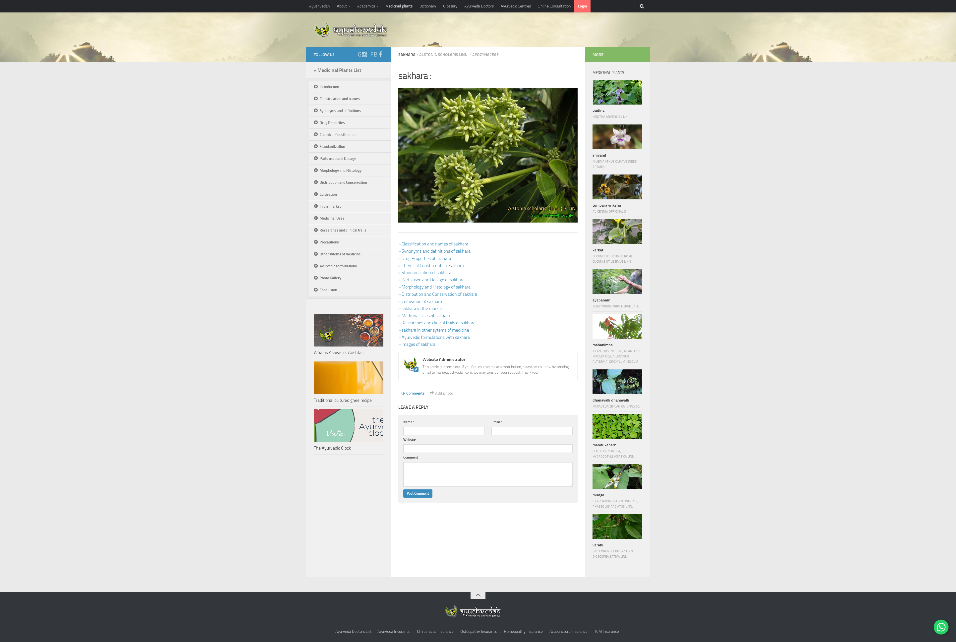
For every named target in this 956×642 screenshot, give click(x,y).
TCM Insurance (606, 631)
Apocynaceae (485, 54)
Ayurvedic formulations (338, 266)
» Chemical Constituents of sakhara (431, 265)
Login (582, 6)
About (342, 6)
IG (358, 55)
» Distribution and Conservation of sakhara (437, 294)
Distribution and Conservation (343, 182)
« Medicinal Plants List (337, 70)
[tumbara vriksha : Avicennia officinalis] (617, 187)
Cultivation (328, 194)
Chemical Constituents (338, 134)
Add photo (444, 393)
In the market (330, 206)
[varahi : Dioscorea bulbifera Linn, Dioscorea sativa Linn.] (617, 526)
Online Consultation (554, 6)
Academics (366, 6)
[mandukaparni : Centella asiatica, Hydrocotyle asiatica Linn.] (617, 426)
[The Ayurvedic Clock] (348, 425)
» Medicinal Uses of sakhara (424, 315)
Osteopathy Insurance (478, 631)
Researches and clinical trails (343, 230)
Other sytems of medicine (340, 254)
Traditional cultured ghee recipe (343, 400)
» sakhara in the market (420, 308)
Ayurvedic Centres (516, 6)
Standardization (332, 146)
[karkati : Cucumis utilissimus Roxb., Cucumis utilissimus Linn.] (617, 231)
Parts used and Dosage (338, 158)
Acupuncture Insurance (568, 631)
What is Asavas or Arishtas (338, 352)
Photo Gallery (330, 278)
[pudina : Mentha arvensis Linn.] (617, 92)
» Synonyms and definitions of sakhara (434, 251)
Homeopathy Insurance (523, 631)
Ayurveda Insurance (393, 631)
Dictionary (427, 6)
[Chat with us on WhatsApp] (941, 627)
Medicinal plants (399, 6)
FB (373, 55)
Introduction (329, 87)
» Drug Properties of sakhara (424, 258)
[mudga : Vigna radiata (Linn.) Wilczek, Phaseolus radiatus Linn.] (617, 476)
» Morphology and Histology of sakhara (434, 287)
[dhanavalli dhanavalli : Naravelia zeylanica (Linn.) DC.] (617, 381)
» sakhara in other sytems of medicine (433, 330)
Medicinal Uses (332, 218)
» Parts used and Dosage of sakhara (431, 280)
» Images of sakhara (416, 344)
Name (409, 422)
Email (496, 422)
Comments (415, 393)
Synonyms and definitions (340, 111)
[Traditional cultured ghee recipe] (348, 377)
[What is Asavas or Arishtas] (348, 330)
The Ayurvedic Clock (332, 448)
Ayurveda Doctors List (353, 631)
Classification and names (340, 99)
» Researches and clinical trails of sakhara (437, 323)
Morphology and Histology (340, 170)
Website (409, 440)
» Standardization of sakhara (424, 272)
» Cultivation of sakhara (420, 301)
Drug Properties (332, 122)
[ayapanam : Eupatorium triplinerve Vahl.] (617, 281)
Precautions (329, 242)
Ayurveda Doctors (479, 6)
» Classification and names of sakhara (433, 244)
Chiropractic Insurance (435, 631)
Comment (410, 457)
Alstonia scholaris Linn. (444, 54)
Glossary (450, 6)
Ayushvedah (319, 6)
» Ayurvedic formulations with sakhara (434, 337)
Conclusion (328, 290)
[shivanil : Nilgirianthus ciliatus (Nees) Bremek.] (617, 136)
